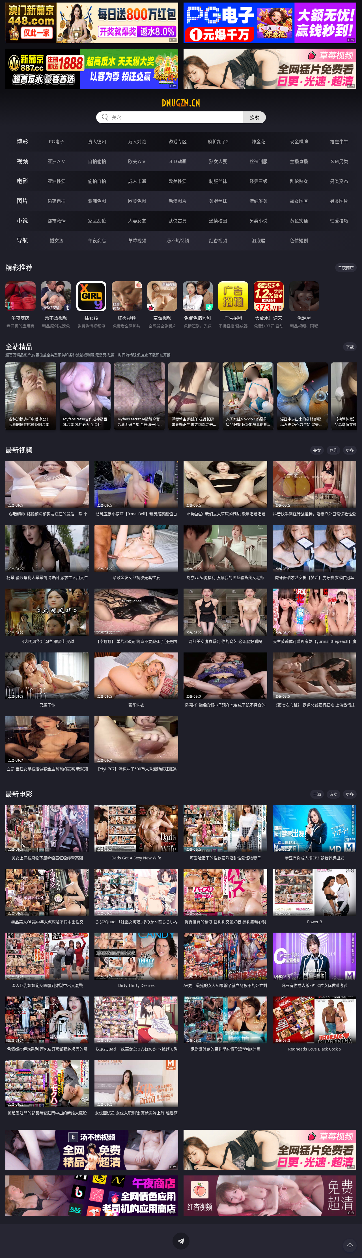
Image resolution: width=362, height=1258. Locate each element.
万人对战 (137, 142)
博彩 (22, 141)
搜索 (254, 117)
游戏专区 (178, 142)
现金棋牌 (299, 142)
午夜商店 (97, 240)
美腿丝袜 (218, 201)
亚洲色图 (97, 201)
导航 (22, 240)
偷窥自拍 (57, 201)
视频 (22, 161)
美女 (317, 450)
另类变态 (339, 181)
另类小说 (258, 221)
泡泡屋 (258, 240)
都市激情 (57, 221)
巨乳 (333, 450)
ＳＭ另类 (339, 161)
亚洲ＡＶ (57, 161)
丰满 (317, 794)
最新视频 (19, 450)
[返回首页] (350, 1245)
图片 (22, 201)
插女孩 (56, 240)
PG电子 (56, 142)
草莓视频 (137, 240)
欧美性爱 (178, 181)
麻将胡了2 (218, 142)
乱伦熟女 (299, 181)
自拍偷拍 (97, 161)
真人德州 (97, 142)
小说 (22, 220)
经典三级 (258, 181)
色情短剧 (299, 240)
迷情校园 (218, 221)
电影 (22, 181)
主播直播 (299, 161)
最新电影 (19, 794)
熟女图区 (299, 201)
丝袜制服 (258, 161)
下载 (350, 346)
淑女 (333, 794)
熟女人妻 (218, 161)
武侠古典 (178, 221)
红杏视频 (218, 240)
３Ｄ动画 (178, 161)
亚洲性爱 (57, 181)
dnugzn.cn (181, 103)
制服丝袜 (218, 181)
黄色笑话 (299, 221)
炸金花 (258, 142)
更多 (350, 450)
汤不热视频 (177, 240)
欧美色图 (137, 201)
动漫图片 (178, 201)
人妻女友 (137, 221)
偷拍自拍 (97, 181)
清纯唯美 (258, 201)
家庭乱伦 (97, 221)
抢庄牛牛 (339, 142)
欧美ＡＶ (137, 161)
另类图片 (339, 201)
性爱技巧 (339, 221)
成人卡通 (137, 181)
